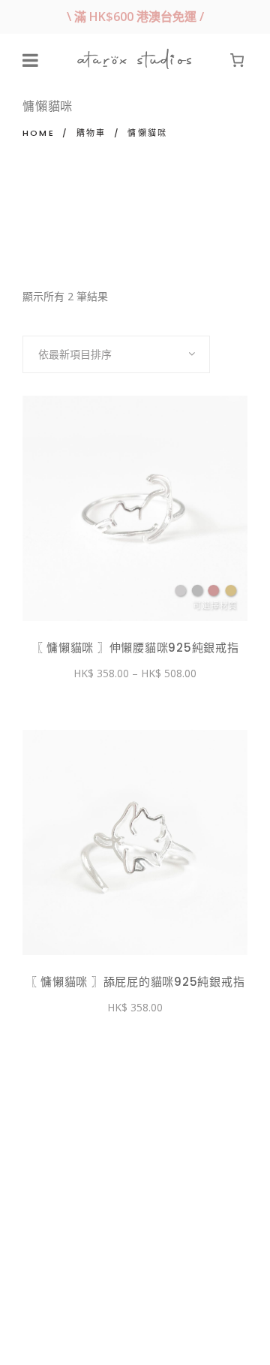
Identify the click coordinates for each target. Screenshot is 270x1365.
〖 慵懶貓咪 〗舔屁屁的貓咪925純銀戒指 (135, 982)
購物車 (91, 133)
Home (38, 133)
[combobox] (116, 354)
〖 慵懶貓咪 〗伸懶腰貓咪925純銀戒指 (135, 647)
